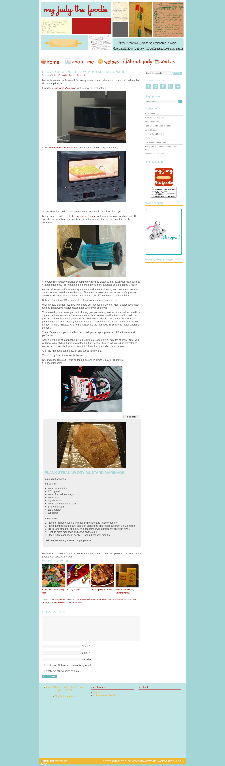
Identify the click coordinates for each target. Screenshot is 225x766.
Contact (166, 61)
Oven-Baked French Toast (155, 142)
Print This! (132, 417)
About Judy (137, 61)
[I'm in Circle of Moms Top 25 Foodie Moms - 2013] (65, 690)
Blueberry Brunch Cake (154, 122)
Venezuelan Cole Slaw (154, 154)
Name (85, 646)
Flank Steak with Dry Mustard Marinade (125, 591)
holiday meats (108, 599)
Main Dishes (60, 599)
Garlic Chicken (151, 130)
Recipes (108, 61)
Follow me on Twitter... (105, 695)
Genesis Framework (142, 761)
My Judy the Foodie (112, 27)
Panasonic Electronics (57, 602)
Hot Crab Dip (150, 138)
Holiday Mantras (74, 589)
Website (86, 659)
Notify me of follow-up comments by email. (68, 665)
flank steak (81, 599)
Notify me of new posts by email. (63, 671)
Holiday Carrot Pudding (154, 134)
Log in (180, 761)
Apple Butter (150, 113)
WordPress (166, 761)
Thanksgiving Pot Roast (101, 589)
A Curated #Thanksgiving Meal (53, 591)
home (51, 61)
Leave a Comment (77, 75)
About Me (80, 61)
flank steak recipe (94, 599)
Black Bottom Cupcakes (154, 118)
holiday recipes (121, 599)
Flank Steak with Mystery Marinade (159, 126)
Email (85, 652)
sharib (64, 75)
